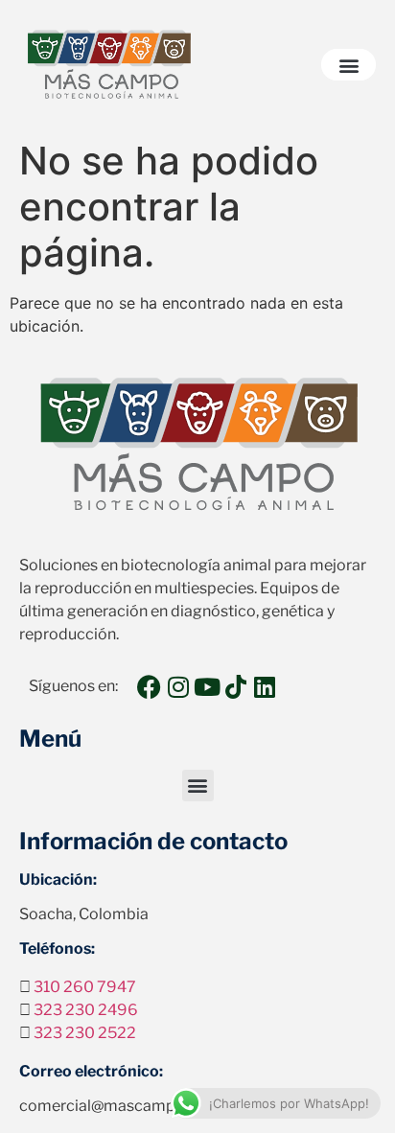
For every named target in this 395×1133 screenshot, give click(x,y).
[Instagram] (178, 687)
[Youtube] (207, 687)
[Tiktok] (235, 687)
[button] (348, 65)
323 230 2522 (85, 1033)
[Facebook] (149, 687)
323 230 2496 (86, 1010)
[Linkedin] (264, 687)
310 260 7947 (85, 987)
